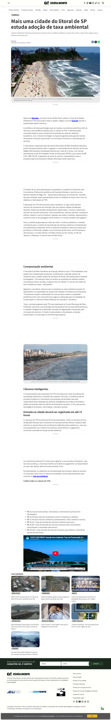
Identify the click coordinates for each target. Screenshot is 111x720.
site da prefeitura (40, 476)
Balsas (45, 10)
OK (92, 716)
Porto (63, 10)
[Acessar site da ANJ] (14, 692)
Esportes (79, 10)
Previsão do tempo (27, 10)
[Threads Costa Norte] (87, 3)
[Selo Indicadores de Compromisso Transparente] (61, 692)
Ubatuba (35, 118)
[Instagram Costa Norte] (93, 3)
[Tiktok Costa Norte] (96, 3)
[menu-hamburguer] (9, 3)
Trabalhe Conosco (78, 694)
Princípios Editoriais (79, 684)
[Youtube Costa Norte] (90, 3)
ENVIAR (95, 664)
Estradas (38, 10)
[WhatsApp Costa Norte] (99, 3)
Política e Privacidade (79, 680)
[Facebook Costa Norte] (85, 3)
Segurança (70, 10)
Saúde (86, 10)
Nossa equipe (77, 677)
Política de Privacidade (48, 716)
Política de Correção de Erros (82, 687)
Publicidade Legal (78, 698)
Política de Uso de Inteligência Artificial (85, 691)
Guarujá (75, 121)
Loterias (99, 10)
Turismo (92, 10)
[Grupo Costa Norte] (37, 692)
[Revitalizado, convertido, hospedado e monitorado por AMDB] (102, 708)
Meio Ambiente (54, 10)
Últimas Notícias (14, 10)
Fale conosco (77, 673)
